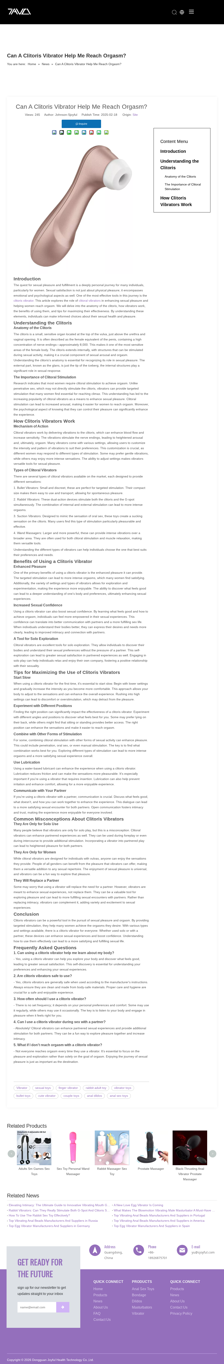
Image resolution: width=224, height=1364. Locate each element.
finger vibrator (68, 1088)
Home (98, 1289)
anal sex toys (119, 1095)
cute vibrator (47, 1095)
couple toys (71, 1095)
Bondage (139, 1295)
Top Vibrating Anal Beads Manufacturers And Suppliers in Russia (53, 1220)
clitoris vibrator (23, 300)
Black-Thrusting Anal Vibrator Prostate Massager (164, 1174)
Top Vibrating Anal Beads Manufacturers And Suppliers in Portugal (159, 1215)
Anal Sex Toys (143, 1289)
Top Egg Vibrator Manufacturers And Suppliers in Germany (49, 1226)
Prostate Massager (126, 1168)
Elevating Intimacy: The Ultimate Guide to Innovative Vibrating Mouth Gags (59, 1205)
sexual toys (43, 1088)
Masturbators (142, 1307)
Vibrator (21, 1088)
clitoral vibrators (90, 300)
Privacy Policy (181, 1313)
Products (100, 1295)
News (97, 1301)
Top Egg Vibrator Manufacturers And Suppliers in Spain (152, 1226)
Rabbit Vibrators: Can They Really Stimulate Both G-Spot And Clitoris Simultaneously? (59, 1210)
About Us (100, 1307)
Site (135, 114)
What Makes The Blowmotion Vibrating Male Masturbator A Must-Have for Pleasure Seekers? (164, 1210)
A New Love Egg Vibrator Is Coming (138, 1205)
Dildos (137, 1301)
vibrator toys (122, 1088)
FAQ (96, 1313)
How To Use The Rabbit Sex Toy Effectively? (39, 1215)
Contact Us (102, 1319)
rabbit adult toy (96, 1088)
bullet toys (23, 1095)
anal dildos (94, 1095)
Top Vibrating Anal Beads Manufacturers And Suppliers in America (159, 1220)
